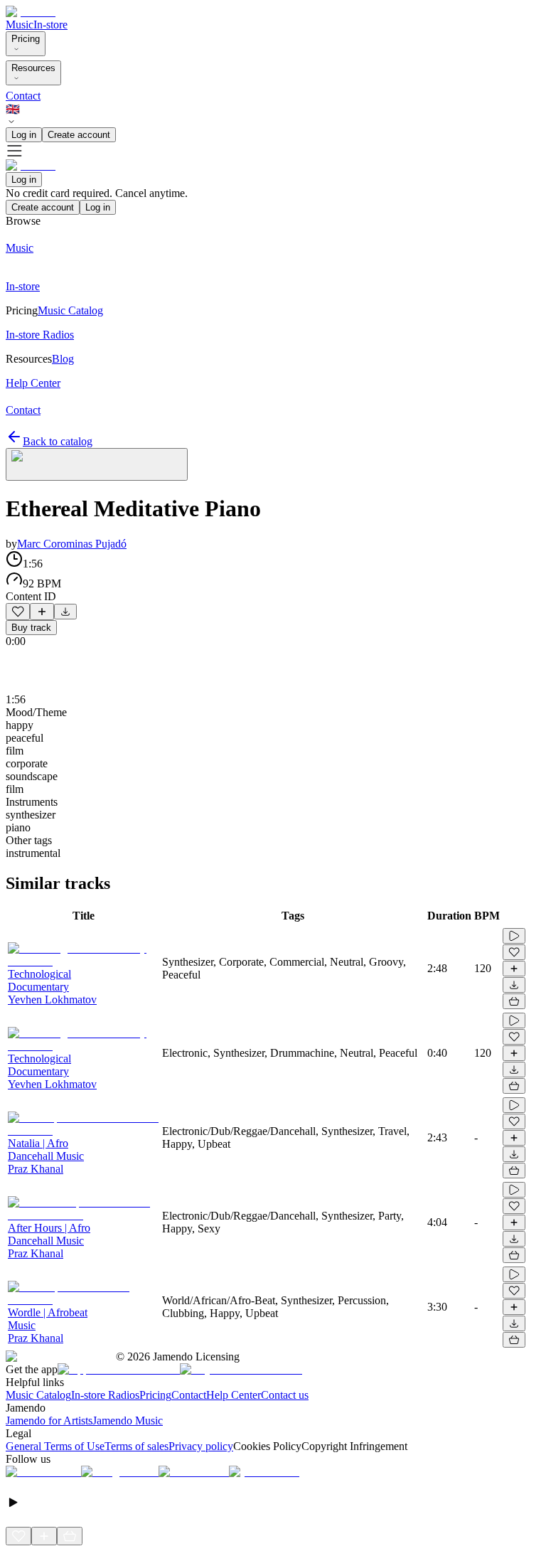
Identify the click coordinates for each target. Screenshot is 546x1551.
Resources (33, 68)
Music (19, 24)
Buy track (31, 627)
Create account (79, 134)
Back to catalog (57, 441)
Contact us (285, 1395)
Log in (23, 134)
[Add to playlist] (42, 611)
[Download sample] (65, 611)
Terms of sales (136, 1446)
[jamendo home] (30, 12)
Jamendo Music (127, 1420)
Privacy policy (200, 1446)
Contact (23, 96)
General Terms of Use (55, 1446)
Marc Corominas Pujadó (72, 544)
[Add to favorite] (18, 611)
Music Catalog (38, 1395)
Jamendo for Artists (49, 1420)
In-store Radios (105, 1395)
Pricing (25, 38)
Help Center (233, 1395)
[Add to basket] (514, 1001)
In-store (50, 24)
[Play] (97, 464)
